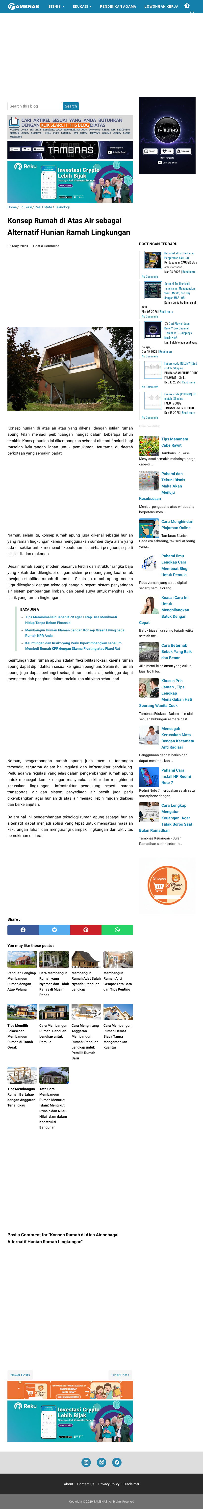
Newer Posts (20, 1375)
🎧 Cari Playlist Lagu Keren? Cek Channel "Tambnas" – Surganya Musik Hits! (178, 330)
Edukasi (80, 6)
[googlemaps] (101, 1462)
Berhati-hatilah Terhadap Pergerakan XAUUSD (179, 255)
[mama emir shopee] (70, 1397)
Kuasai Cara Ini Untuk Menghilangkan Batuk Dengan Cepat (164, 610)
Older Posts (120, 1375)
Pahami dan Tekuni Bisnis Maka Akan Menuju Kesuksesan (162, 486)
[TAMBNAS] (23, 6)
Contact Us (85, 1484)
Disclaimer (131, 1484)
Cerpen (19, 19)
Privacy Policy (109, 1484)
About (68, 1484)
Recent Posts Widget (149, 426)
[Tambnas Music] (70, 157)
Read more (189, 271)
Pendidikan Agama (118, 6)
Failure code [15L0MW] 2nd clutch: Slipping (180, 365)
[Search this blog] (193, 13)
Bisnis (55, 6)
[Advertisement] (101, 55)
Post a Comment (46, 246)
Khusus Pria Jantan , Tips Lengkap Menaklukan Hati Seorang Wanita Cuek (165, 693)
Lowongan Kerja (161, 6)
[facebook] (23, 930)
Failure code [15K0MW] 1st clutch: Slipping (180, 396)
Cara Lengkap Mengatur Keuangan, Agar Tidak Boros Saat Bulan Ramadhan (165, 818)
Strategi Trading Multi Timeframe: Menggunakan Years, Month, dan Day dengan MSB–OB (180, 290)
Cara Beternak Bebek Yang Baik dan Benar (176, 651)
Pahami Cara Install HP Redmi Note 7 (176, 776)
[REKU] (70, 201)
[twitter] (54, 930)
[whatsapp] (117, 930)
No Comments (150, 276)
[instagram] (86, 1462)
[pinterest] (86, 930)
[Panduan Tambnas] (70, 138)
